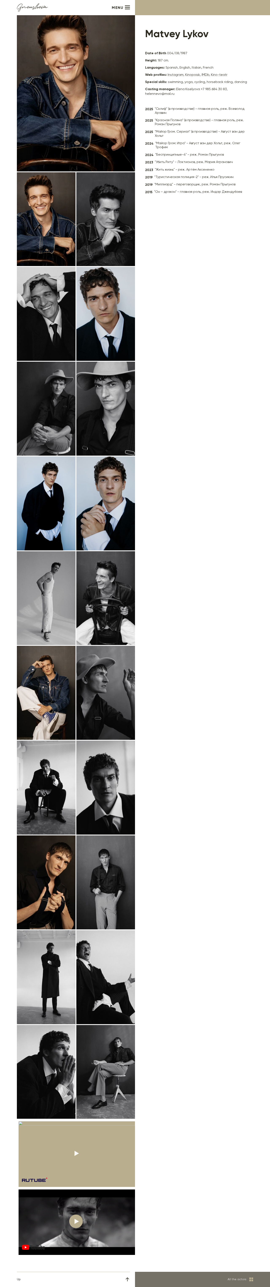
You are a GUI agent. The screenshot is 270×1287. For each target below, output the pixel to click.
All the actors (237, 1279)
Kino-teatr (219, 75)
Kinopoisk (192, 75)
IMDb (205, 75)
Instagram (176, 75)
